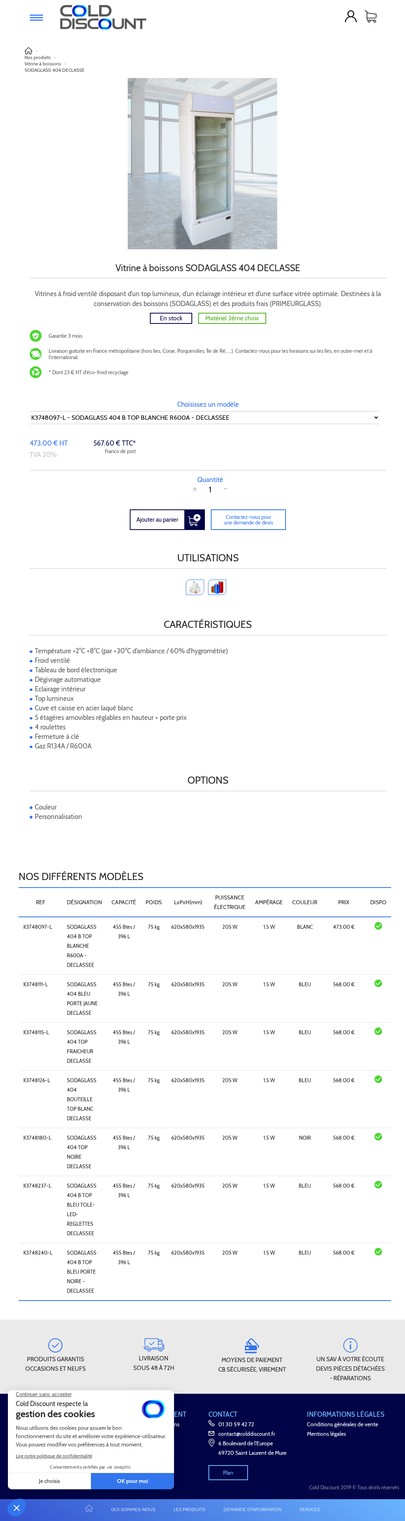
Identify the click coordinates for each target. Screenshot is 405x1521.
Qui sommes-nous (133, 1509)
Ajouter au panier (157, 519)
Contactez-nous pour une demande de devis (248, 520)
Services (309, 1509)
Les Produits (189, 1509)
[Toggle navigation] (36, 18)
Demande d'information (252, 1509)
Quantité (210, 480)
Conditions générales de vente (342, 1424)
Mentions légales (326, 1433)
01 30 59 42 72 (236, 1424)
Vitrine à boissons (43, 64)
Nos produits (38, 57)
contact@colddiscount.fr (246, 1433)
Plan (228, 1472)
